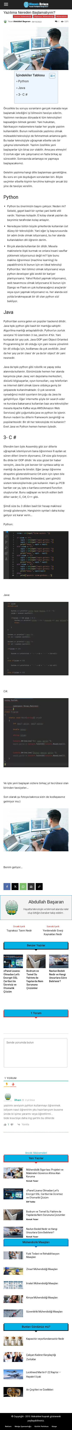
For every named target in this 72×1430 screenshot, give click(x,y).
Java (21, 88)
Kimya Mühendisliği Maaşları (42, 1297)
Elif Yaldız (30, 1201)
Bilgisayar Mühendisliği (43, 16)
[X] (15, 886)
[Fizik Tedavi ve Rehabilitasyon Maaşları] (13, 1255)
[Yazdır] (31, 886)
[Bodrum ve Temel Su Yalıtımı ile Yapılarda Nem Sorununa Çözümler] (36, 961)
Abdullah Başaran (21, 21)
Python (23, 81)
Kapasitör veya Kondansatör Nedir (45, 1338)
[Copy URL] (39, 886)
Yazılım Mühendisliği (22, 16)
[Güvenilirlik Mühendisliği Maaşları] (13, 1313)
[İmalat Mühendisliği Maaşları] (13, 1285)
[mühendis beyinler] (35, 5)
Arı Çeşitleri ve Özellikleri (39, 1389)
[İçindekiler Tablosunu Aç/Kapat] (50, 76)
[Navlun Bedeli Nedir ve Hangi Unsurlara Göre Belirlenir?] (59, 961)
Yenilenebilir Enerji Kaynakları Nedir (53, 932)
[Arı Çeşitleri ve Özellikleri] (13, 1392)
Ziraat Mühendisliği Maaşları (42, 1269)
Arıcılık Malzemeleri (36, 1152)
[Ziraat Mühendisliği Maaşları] (13, 1271)
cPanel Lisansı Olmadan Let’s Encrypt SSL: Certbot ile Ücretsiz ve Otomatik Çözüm (11, 981)
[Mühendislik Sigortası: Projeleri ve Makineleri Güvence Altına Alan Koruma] (13, 1172)
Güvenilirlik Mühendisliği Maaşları (44, 1311)
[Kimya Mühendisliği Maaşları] (13, 1299)
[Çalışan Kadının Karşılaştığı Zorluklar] (13, 1357)
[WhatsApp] (23, 886)
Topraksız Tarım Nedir (19, 930)
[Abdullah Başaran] (5, 21)
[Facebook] (6, 886)
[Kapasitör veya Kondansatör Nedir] (13, 1341)
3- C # (22, 94)
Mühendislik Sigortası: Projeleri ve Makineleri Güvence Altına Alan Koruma (44, 1173)
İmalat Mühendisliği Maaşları (42, 1283)
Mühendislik (61, 16)
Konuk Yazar (32, 1181)
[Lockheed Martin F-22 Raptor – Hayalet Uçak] (13, 1374)
